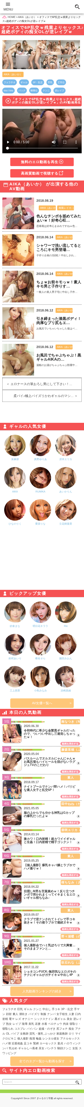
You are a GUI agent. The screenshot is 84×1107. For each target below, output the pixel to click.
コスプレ (20, 1028)
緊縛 (36, 1043)
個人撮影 (22, 1038)
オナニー (27, 1019)
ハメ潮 (6, 1043)
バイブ (15, 1033)
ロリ (71, 1033)
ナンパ (51, 1014)
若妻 (38, 1023)
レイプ (17, 1023)
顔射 (9, 1014)
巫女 (41, 1048)
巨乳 (50, 82)
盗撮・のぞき (47, 1028)
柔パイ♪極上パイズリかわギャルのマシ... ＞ (47, 396)
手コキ (56, 1009)
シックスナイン (44, 1019)
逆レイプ (59, 90)
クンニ (46, 90)
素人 (15, 1014)
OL (8, 1033)
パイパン (32, 1028)
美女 (69, 1019)
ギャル (24, 82)
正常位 (61, 82)
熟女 (9, 1023)
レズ (18, 1019)
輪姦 (39, 1038)
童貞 (60, 1043)
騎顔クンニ (64, 1048)
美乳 (31, 1023)
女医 (75, 1048)
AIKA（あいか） (13, 74)
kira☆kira (8, 90)
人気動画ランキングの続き (42, 991)
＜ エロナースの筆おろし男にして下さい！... (37, 384)
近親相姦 (17, 1043)
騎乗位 (34, 90)
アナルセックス (70, 1038)
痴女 (71, 1028)
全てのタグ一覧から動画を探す (42, 1061)
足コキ (28, 1043)
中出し (46, 1009)
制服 (43, 1014)
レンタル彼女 (50, 1038)
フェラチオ (9, 82)
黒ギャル (60, 1019)
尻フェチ (62, 1028)
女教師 (24, 1033)
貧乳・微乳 (36, 1033)
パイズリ (34, 1014)
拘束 (66, 1023)
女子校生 (62, 1014)
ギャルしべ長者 (28, 1048)
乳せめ (13, 1048)
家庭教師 (62, 1033)
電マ (11, 1019)
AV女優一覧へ (42, 703)
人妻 (71, 1014)
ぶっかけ (50, 1033)
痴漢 (32, 1038)
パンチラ (50, 1048)
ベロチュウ (55, 1023)
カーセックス (48, 1043)
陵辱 (25, 1023)
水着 (44, 1023)
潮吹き (23, 1014)
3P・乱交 (38, 82)
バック (21, 90)
